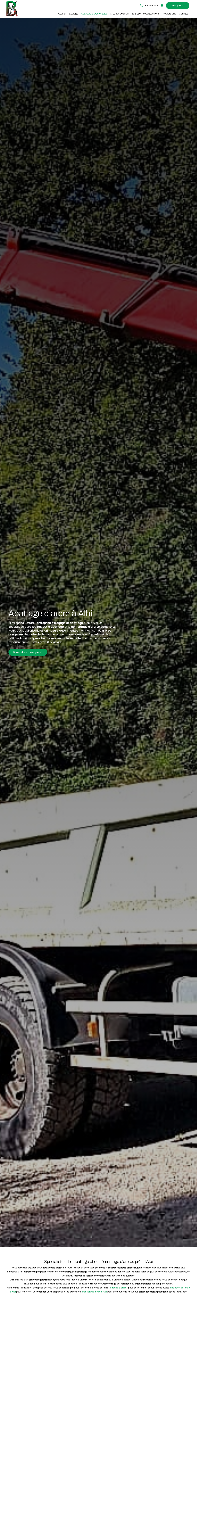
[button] (149, 5)
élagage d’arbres (119, 1287)
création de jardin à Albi (94, 1291)
